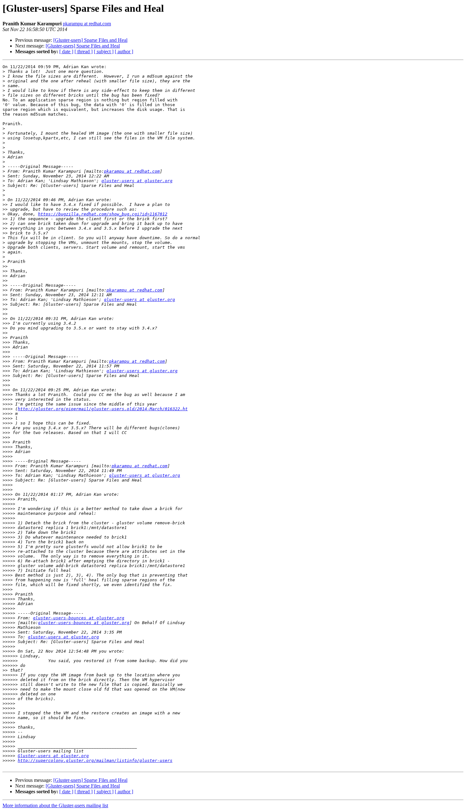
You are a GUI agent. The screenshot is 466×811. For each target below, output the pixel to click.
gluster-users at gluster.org (136, 180)
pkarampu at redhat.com (87, 23)
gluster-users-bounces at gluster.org (78, 618)
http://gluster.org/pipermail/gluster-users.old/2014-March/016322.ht (103, 408)
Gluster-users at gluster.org (53, 755)
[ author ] (124, 51)
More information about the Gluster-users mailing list (55, 805)
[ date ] (66, 51)
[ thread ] (83, 51)
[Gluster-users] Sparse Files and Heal (90, 40)
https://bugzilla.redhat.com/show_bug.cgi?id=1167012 (102, 214)
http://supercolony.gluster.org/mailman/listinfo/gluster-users (95, 760)
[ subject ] (103, 51)
